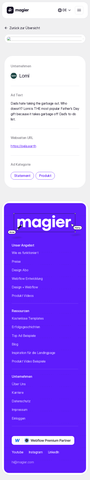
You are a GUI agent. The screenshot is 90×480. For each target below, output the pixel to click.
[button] (64, 10)
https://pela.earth (23, 146)
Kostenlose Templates (28, 318)
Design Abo (20, 270)
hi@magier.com (23, 462)
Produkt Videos (23, 296)
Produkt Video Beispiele (29, 361)
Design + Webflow (25, 287)
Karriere (17, 393)
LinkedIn (53, 452)
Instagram (35, 452)
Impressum (19, 410)
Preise (16, 262)
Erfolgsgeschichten (26, 327)
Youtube (17, 452)
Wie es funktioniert (25, 253)
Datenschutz (21, 401)
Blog (15, 344)
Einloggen (18, 418)
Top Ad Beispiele (24, 336)
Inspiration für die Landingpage (33, 353)
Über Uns (19, 384)
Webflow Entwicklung (27, 279)
